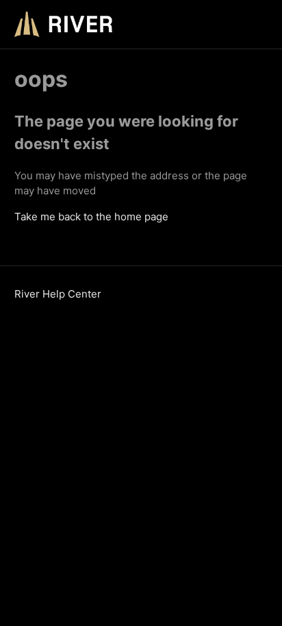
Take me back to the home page (91, 216)
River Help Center (57, 293)
